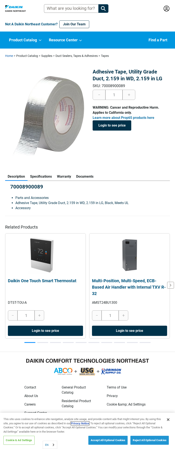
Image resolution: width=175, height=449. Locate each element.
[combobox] (50, 445)
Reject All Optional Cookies (149, 440)
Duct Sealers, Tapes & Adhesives (76, 56)
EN (46, 444)
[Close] (168, 419)
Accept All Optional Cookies (108, 440)
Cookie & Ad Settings (19, 440)
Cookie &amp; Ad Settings (126, 404)
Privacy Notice (80, 423)
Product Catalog (27, 56)
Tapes (105, 56)
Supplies (46, 56)
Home (9, 56)
